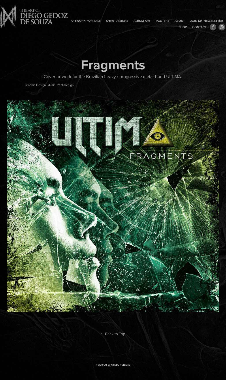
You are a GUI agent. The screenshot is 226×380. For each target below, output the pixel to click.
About (180, 21)
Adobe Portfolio (120, 365)
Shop (183, 27)
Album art (142, 21)
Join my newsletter (206, 21)
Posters (162, 21)
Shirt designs (117, 21)
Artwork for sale (86, 21)
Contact (199, 27)
